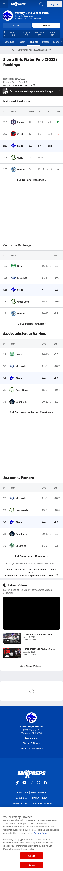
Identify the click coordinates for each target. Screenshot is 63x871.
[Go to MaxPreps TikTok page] (17, 783)
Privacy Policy (39, 797)
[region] (31, 839)
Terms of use (19, 803)
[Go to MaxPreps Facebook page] (46, 783)
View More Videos (30, 666)
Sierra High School (31, 726)
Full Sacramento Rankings (30, 556)
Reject (31, 864)
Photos (45, 41)
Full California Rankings (30, 323)
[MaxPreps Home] (18, 4)
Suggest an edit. (46, 575)
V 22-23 (15, 25)
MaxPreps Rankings (23, 85)
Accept (31, 855)
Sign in (54, 4)
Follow (46, 25)
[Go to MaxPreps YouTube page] (24, 783)
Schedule (9, 41)
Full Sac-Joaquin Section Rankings (30, 412)
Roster (21, 41)
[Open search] (41, 4)
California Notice (41, 803)
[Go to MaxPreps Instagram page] (31, 783)
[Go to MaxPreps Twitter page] (39, 783)
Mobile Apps (38, 792)
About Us (22, 792)
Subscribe (21, 797)
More (56, 41)
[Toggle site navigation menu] (4, 4)
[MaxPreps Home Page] (13, 49)
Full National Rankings (30, 179)
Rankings (33, 41)
